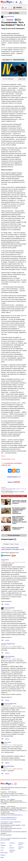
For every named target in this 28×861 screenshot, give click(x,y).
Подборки (3, 845)
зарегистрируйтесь (6, 549)
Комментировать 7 (14, 476)
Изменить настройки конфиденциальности (11, 838)
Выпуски (3, 843)
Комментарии (4, 852)
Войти (20, 3)
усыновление (9, 463)
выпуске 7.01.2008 (19, 491)
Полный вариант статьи (8, 459)
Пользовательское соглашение (8, 819)
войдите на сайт (19, 549)
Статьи (2, 847)
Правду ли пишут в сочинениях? (18, 528)
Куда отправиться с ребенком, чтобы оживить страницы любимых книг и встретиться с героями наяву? (19, 520)
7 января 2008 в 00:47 (6, 658)
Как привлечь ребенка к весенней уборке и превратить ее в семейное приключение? (19, 510)
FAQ (10, 845)
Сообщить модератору (9, 563)
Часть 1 (3, 456)
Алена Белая (5, 559)
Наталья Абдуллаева (10, 703)
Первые (12, 544)
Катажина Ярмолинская (8, 643)
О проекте (12, 843)
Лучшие (17, 544)
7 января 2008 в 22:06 (6, 562)
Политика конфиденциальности (9, 817)
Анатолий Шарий (9, 766)
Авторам (11, 847)
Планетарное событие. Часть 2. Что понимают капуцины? (19, 502)
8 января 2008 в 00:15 (6, 610)
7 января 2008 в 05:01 (6, 706)
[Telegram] (20, 20)
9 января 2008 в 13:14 (6, 646)
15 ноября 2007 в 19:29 (6, 768)
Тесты (2, 850)
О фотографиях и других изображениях (11, 821)
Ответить (7, 604)
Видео (2, 857)
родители (4, 465)
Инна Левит (7, 742)
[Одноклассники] (18, 20)
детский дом (18, 463)
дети (9, 465)
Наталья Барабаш (9, 607)
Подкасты (3, 855)
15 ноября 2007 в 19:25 (6, 744)
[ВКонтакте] (16, 20)
